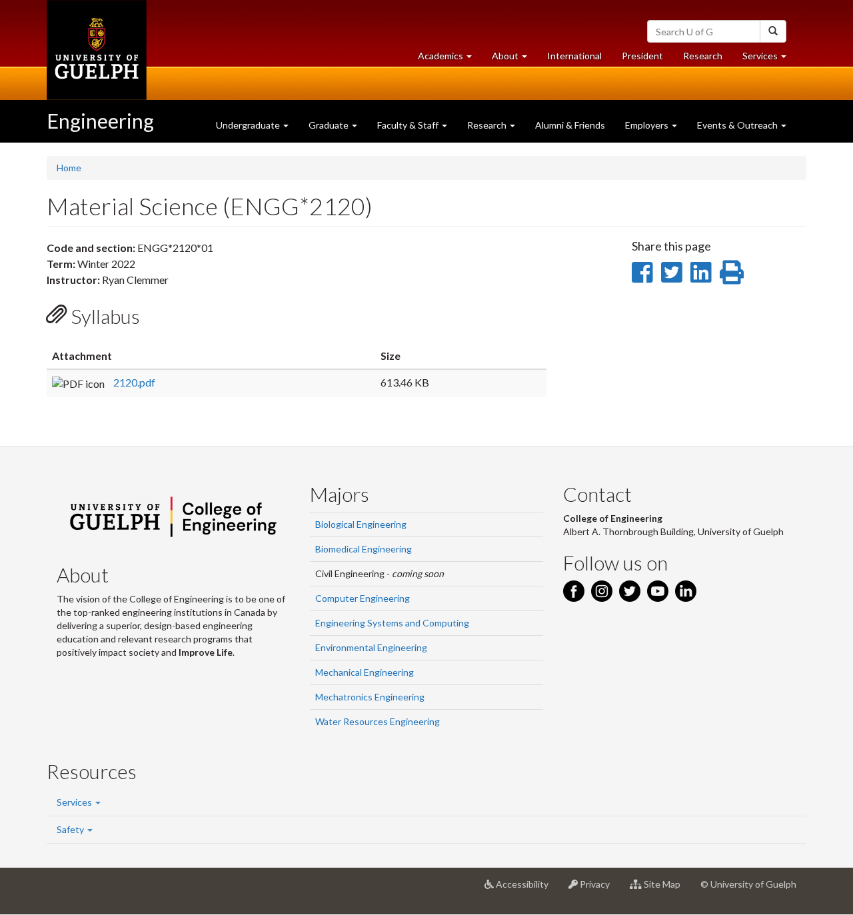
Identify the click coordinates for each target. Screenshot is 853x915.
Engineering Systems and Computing (392, 622)
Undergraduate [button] (249, 125)
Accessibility (526, 889)
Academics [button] (450, 59)
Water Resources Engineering (377, 721)
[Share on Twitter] (671, 272)
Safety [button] (71, 829)
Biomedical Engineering (363, 548)
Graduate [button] (330, 125)
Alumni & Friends (570, 125)
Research (707, 59)
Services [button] (769, 59)
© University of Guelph (748, 884)
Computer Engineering (362, 598)
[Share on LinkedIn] (700, 272)
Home (69, 167)
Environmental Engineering (371, 647)
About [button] (514, 59)
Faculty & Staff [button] (408, 125)
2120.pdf (134, 382)
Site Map (666, 889)
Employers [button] (647, 125)
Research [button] (487, 125)
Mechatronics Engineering (370, 696)
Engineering (100, 121)
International (574, 55)
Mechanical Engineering (364, 672)
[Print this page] (732, 272)
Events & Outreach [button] (738, 125)
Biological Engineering (361, 524)
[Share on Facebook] (642, 272)
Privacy (599, 889)
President (642, 55)
